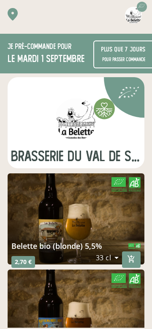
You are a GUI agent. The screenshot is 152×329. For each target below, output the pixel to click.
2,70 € (23, 262)
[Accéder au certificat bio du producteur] (128, 93)
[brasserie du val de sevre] (76, 119)
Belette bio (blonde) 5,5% (56, 246)
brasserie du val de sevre (76, 156)
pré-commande (35, 47)
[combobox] (107, 258)
